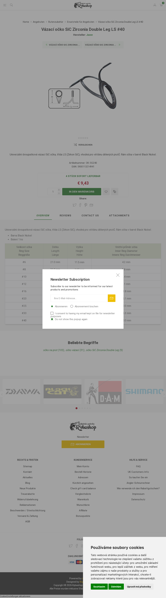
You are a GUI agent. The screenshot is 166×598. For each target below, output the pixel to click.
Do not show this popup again (71, 319)
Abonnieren (61, 306)
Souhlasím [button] (99, 586)
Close (117, 275)
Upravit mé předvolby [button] (139, 586)
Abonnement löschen (86, 306)
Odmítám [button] (116, 586)
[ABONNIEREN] (111, 298)
